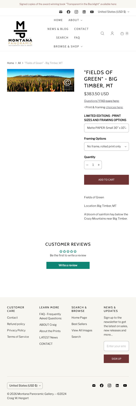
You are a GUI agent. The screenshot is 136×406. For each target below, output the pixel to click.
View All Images (82, 330)
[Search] (102, 33)
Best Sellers (79, 324)
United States (112, 11)
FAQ (77, 38)
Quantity (89, 157)
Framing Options (95, 138)
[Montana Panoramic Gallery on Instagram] (76, 12)
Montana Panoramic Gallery (35, 394)
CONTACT (46, 343)
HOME (58, 20)
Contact (81, 29)
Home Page (79, 317)
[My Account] (112, 33)
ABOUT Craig (48, 324)
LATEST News (48, 337)
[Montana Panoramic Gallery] (20, 33)
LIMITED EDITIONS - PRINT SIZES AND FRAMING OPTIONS (105, 118)
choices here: (114, 107)
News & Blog (58, 29)
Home (10, 62)
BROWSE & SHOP (66, 46)
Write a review (68, 265)
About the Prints (50, 331)
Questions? (101, 101)
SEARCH (62, 38)
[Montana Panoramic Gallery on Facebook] (68, 12)
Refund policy (16, 324)
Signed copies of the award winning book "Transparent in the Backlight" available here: (68, 3)
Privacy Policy (16, 330)
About (74, 20)
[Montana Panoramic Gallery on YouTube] (92, 12)
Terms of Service (18, 336)
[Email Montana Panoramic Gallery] (61, 12)
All (19, 62)
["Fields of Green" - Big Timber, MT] (40, 80)
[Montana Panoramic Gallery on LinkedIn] (84, 12)
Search (76, 336)
